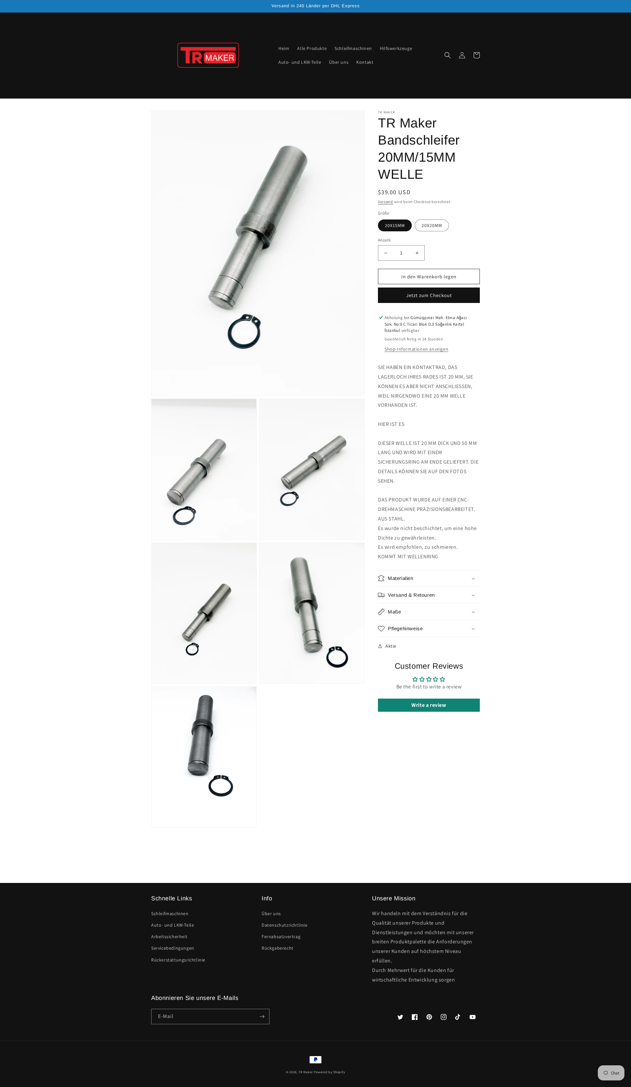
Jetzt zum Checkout (429, 295)
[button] (447, 55)
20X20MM (432, 225)
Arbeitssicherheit (169, 936)
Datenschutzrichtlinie (285, 925)
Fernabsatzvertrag (281, 936)
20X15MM (395, 225)
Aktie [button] (391, 646)
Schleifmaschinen (170, 913)
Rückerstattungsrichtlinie (178, 960)
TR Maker (305, 1072)
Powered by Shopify (329, 1072)
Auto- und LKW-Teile (172, 925)
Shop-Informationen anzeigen (416, 349)
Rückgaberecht (277, 948)
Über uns (271, 913)
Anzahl (384, 240)
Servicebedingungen (172, 948)
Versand (385, 201)
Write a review (428, 704)
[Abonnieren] (262, 1016)
